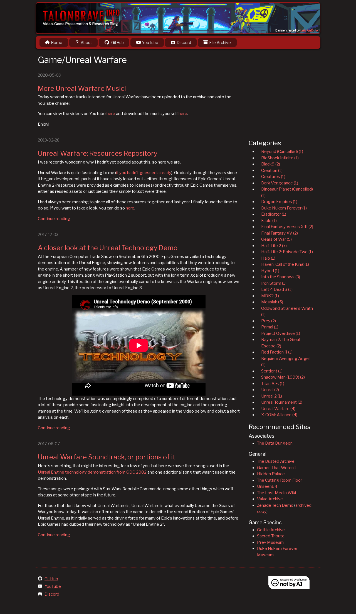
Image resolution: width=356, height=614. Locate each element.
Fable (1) (269, 220)
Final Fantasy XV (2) (279, 233)
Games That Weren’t (276, 467)
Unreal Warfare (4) (278, 408)
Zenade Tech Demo (275, 505)
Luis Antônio (309, 30)
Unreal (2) (270, 389)
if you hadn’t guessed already (143, 172)
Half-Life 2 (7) (274, 245)
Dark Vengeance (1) (279, 183)
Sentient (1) (272, 371)
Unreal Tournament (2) (281, 402)
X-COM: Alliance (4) (279, 414)
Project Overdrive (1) (280, 333)
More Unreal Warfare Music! (82, 88)
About (86, 42)
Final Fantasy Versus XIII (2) (287, 226)
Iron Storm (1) (273, 283)
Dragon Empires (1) (279, 201)
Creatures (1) (273, 176)
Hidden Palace (271, 473)
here (111, 113)
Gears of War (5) (276, 239)
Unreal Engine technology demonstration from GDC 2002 (92, 472)
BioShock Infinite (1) (280, 157)
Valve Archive (270, 498)
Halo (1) (268, 258)
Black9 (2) (270, 164)
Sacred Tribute (271, 536)
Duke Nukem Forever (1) (284, 208)
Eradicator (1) (273, 214)
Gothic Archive (271, 529)
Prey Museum (270, 542)
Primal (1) (269, 327)
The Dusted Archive (276, 461)
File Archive (220, 42)
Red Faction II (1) (277, 352)
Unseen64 (267, 486)
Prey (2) (268, 320)
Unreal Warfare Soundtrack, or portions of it (106, 457)
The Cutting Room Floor (279, 480)
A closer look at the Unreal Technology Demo (107, 248)
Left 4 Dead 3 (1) (277, 289)
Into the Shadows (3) (280, 276)
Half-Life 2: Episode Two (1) (287, 251)
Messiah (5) (272, 301)
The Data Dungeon (275, 443)
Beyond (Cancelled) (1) (282, 151)
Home (56, 42)
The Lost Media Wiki (276, 492)
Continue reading (54, 218)
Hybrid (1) (270, 270)
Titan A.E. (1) (272, 383)
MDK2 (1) (270, 295)
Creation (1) (272, 170)
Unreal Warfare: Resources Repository (97, 153)
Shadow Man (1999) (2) (283, 377)
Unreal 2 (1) (271, 396)
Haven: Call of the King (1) (285, 264)
